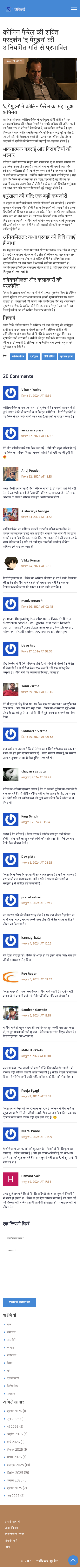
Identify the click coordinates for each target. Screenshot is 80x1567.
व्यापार (10, 1348)
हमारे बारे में (12, 1522)
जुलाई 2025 (17, 1488)
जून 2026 (15, 1419)
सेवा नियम (11, 1528)
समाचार (11, 1332)
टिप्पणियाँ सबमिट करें (19, 1302)
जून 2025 (15, 1496)
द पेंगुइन (34, 356)
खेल (9, 1324)
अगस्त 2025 (17, 1480)
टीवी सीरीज (49, 356)
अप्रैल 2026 (17, 1434)
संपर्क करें (11, 1541)
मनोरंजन (11, 1355)
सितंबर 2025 (18, 1473)
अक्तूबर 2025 (18, 1465)
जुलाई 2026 (16, 1411)
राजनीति (11, 1340)
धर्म (8, 1371)
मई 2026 (15, 1427)
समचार (11, 1394)
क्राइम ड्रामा (66, 356)
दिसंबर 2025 (17, 1450)
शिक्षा (9, 1363)
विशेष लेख (12, 1386)
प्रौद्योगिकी (13, 1378)
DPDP (9, 1547)
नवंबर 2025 (16, 1457)
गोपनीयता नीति (14, 1534)
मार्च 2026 (15, 1442)
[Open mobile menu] (74, 8)
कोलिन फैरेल (18, 356)
